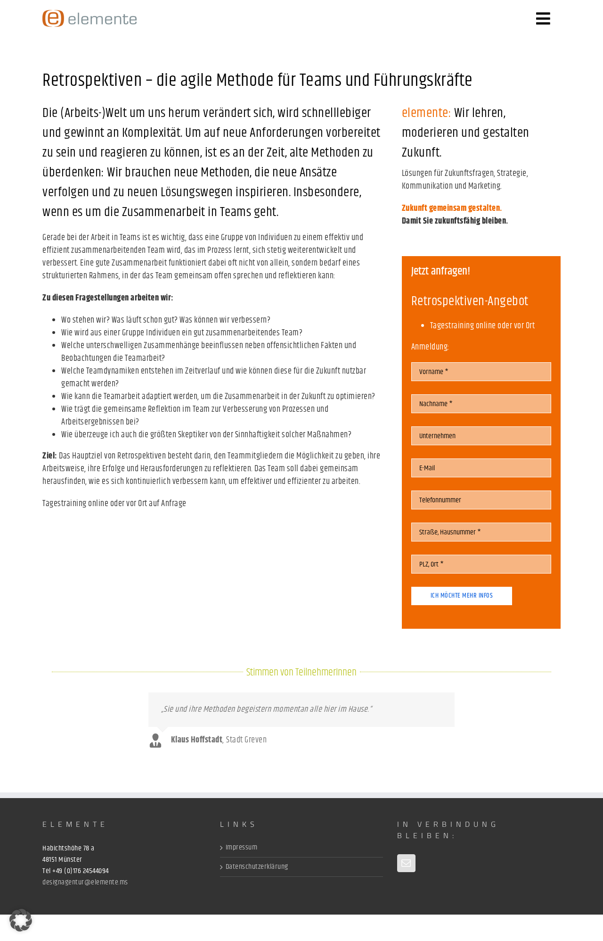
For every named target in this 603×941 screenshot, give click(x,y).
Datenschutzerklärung (257, 867)
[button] (20, 920)
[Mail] (406, 863)
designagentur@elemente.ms (85, 882)
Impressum (242, 847)
